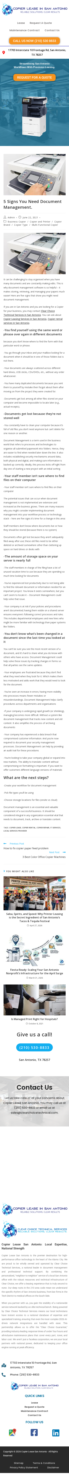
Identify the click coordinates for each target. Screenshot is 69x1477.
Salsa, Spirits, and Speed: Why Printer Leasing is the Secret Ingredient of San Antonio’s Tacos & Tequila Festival (34, 917)
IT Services (55, 827)
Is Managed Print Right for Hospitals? (34, 1019)
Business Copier (17, 221)
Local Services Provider (15, 831)
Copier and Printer (40, 221)
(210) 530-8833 (34, 1047)
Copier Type (21, 224)
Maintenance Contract (24, 30)
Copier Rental (29, 827)
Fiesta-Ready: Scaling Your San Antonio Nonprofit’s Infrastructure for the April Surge (34, 971)
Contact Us (52, 30)
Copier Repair (43, 827)
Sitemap (18, 1463)
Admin (11, 217)
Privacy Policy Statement (24, 1467)
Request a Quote (41, 23)
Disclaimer (53, 1467)
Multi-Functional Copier (45, 224)
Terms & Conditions (44, 1463)
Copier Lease (15, 827)
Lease (21, 23)
